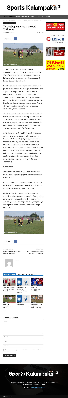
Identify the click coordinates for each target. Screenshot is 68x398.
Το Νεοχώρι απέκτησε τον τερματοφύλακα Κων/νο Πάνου (9, 289)
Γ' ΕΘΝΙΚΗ (19, 20)
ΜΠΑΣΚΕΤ (33, 16)
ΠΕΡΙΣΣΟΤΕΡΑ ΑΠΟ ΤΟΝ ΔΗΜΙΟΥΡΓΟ (27, 274)
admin (7, 32)
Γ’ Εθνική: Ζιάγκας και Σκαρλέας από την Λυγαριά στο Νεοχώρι (36, 306)
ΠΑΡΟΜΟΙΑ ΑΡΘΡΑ (9, 274)
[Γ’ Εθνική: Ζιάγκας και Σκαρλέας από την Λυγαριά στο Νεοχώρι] (37, 299)
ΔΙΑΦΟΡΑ (48, 16)
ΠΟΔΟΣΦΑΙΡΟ (24, 16)
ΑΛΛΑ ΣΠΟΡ (40, 16)
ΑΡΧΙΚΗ (18, 16)
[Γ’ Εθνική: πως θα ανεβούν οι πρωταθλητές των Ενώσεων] (23, 282)
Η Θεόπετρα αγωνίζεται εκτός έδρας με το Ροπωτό (11, 252)
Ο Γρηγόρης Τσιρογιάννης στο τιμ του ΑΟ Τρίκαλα (36, 289)
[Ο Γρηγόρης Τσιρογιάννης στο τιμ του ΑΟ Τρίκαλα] (37, 282)
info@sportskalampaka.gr (37, 387)
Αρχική (5, 20)
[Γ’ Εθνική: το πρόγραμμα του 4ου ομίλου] (9, 299)
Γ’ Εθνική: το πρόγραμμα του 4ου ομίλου (8, 306)
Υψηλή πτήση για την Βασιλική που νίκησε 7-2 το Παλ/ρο (35, 252)
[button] (63, 16)
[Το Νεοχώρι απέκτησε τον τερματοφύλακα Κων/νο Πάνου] (9, 282)
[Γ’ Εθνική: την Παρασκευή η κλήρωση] (23, 299)
